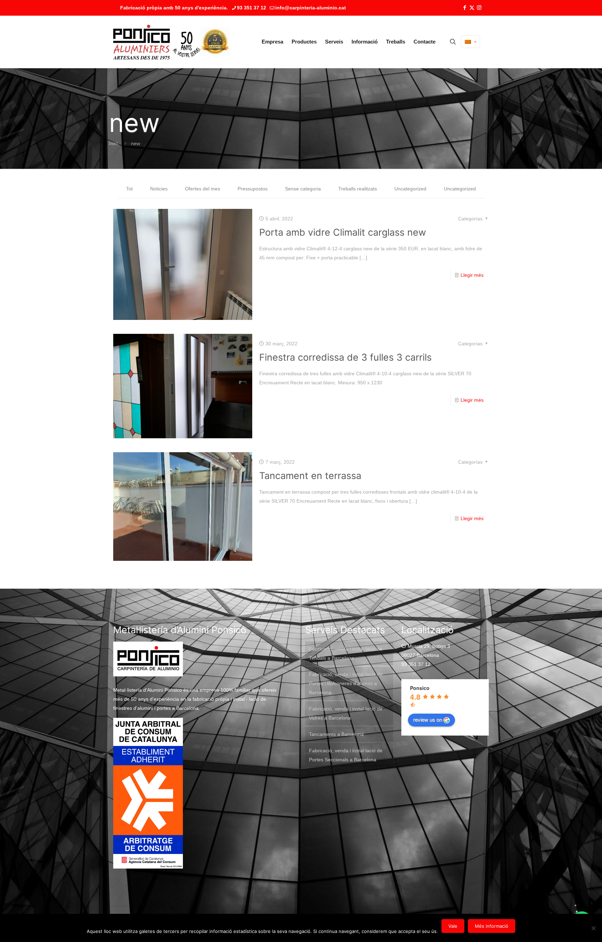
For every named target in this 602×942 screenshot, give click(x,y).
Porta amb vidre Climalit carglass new (342, 232)
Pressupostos (253, 188)
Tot (129, 188)
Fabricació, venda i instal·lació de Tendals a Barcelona (346, 653)
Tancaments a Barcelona (336, 734)
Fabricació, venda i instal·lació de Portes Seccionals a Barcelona (346, 755)
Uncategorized (410, 188)
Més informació (491, 926)
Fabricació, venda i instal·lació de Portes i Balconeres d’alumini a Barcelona (346, 683)
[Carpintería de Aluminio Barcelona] (156, 42)
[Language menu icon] (470, 42)
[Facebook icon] (464, 7)
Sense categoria (303, 188)
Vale (452, 926)
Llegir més (472, 275)
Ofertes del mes (202, 188)
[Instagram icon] (479, 7)
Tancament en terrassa (310, 475)
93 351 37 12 (251, 7)
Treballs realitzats (357, 188)
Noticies (159, 188)
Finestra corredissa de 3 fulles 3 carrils (345, 357)
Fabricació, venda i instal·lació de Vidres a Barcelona (346, 713)
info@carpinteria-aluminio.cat (310, 7)
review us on (427, 719)
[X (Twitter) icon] (471, 7)
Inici (113, 143)
